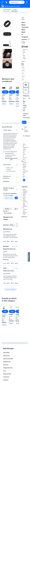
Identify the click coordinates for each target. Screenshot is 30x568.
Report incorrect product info (11, 158)
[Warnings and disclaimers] (17, 177)
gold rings (5, 380)
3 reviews (10, 195)
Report (16, 241)
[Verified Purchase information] (14, 225)
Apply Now (24, 180)
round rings (6, 376)
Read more (24, 216)
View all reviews (8, 198)
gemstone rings (7, 373)
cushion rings (6, 355)
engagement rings (7, 367)
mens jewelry (6, 352)
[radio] (23, 64)
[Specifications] (17, 164)
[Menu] (2, 2)
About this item (7, 127)
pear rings (5, 364)
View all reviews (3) (10, 289)
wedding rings (6, 361)
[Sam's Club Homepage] (6, 2)
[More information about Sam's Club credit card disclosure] (23, 177)
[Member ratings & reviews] (17, 188)
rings (4, 370)
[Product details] (17, 130)
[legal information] (27, 49)
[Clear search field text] (20, 2)
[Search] (22, 2)
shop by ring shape (8, 358)
